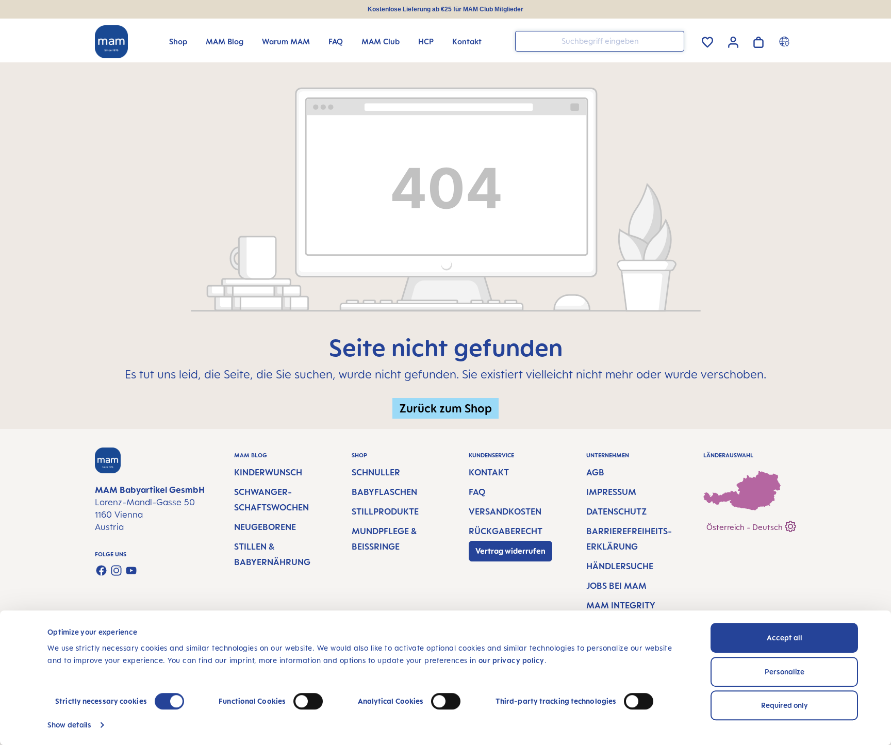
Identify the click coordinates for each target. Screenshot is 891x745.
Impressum (611, 492)
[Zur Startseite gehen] (111, 41)
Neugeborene (265, 527)
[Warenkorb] (758, 40)
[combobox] (599, 41)
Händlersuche (619, 566)
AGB (595, 472)
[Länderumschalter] (786, 41)
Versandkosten (505, 511)
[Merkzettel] (707, 40)
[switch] (308, 701)
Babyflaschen (384, 492)
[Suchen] (674, 40)
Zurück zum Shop (445, 408)
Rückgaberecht (505, 531)
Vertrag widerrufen (510, 551)
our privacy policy (511, 660)
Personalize (784, 671)
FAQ (477, 492)
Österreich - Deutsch (745, 527)
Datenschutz (616, 511)
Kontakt (489, 472)
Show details (69, 724)
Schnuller (376, 472)
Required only (784, 705)
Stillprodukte (385, 511)
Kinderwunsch (268, 472)
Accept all (784, 637)
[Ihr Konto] (733, 40)
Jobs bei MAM (616, 586)
